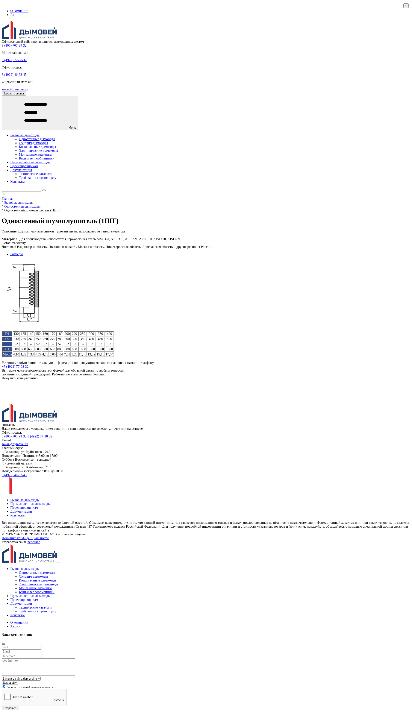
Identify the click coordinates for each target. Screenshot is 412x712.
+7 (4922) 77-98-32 (15, 366)
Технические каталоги (35, 174)
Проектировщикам (24, 166)
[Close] (59, 562)
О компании (19, 11)
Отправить (10, 708)
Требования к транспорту (37, 177)
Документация (21, 170)
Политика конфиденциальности (25, 538)
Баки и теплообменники (37, 158)
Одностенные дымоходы (37, 139)
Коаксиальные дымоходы (37, 147)
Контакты (17, 181)
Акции (15, 15)
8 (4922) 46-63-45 (14, 74)
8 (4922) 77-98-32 (14, 60)
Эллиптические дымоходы (38, 150)
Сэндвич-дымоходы (33, 143)
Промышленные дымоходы (30, 162)
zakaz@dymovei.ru (15, 89)
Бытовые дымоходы (24, 135)
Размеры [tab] (16, 254)
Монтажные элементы (35, 154)
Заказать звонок (13, 93)
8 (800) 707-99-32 (14, 45)
